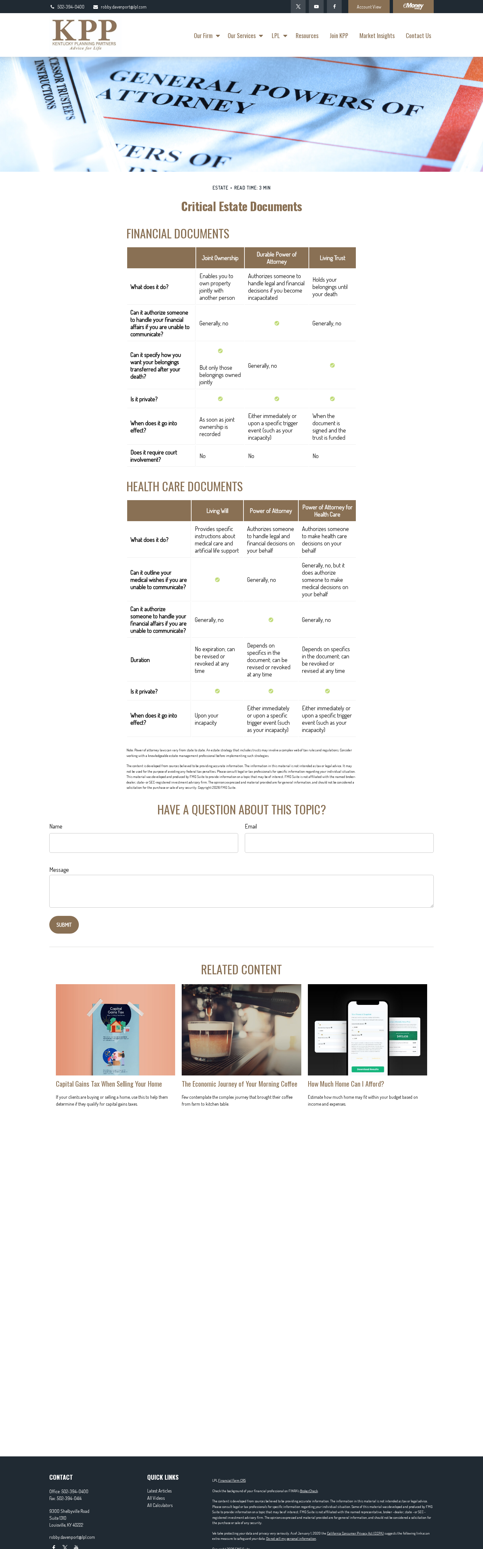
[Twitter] (298, 6)
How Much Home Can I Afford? (346, 1083)
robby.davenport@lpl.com (124, 7)
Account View (369, 7)
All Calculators (159, 1505)
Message (59, 869)
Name (55, 826)
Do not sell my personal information (291, 1538)
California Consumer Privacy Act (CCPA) (355, 1533)
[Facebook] (334, 6)
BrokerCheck (309, 1491)
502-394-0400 (71, 7)
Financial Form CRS (232, 1480)
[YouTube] (316, 6)
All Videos (156, 1498)
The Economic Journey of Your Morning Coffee (239, 1083)
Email (251, 826)
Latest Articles (159, 1491)
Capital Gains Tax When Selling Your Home (109, 1083)
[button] (205, 35)
